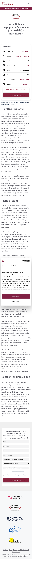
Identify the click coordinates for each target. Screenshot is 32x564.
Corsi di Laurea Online (21, 102)
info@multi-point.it (23, 555)
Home (3, 102)
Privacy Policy (13, 550)
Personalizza (15, 301)
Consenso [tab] (5, 266)
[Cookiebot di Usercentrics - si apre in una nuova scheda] (22, 261)
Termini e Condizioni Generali (18, 471)
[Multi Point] (8, 3)
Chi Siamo (5, 550)
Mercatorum (9, 102)
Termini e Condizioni (23, 550)
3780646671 (25, 8)
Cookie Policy (16, 552)
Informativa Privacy (12, 473)
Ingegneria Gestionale (8, 104)
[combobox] (5, 455)
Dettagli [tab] (13, 266)
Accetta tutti (16, 296)
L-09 (28, 65)
